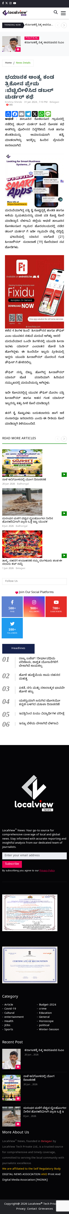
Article (8, 1005)
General (44, 1017)
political (44, 1026)
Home (8, 63)
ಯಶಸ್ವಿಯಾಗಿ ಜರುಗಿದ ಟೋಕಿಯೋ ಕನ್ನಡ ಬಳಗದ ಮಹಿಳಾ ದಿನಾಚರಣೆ (39, 703)
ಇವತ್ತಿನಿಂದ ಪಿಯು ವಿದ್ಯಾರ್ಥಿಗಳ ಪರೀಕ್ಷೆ (41, 714)
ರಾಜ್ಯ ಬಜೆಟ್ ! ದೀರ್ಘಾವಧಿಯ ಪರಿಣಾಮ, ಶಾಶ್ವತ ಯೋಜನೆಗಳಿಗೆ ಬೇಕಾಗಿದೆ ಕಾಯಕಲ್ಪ (38, 662)
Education (45, 1013)
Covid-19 (10, 1009)
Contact (32, 1209)
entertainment (14, 1017)
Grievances (45, 1209)
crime (43, 1009)
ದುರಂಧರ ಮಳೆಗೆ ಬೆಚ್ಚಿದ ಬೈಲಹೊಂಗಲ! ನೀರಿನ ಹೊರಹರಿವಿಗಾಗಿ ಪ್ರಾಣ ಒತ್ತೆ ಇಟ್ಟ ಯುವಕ (27, 520)
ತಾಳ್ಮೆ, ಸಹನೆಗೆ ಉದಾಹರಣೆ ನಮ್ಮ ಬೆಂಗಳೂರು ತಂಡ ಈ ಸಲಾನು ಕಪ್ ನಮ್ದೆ (32, 562)
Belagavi (54, 102)
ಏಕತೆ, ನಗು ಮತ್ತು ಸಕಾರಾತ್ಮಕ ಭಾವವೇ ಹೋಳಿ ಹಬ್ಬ (42, 690)
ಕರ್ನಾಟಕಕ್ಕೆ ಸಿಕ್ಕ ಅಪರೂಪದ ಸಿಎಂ (40, 25)
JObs (7, 1026)
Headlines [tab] (18, 649)
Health (8, 1021)
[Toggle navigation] (63, 13)
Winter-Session (49, 1030)
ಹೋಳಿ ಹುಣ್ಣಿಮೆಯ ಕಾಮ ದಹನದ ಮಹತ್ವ (39, 677)
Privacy (21, 1209)
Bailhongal (23, 484)
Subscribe (12, 864)
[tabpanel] (34, 690)
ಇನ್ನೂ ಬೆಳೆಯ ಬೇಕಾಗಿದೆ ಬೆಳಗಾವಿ (38, 724)
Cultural (9, 1013)
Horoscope (46, 1021)
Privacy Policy (47, 871)
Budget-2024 (47, 1005)
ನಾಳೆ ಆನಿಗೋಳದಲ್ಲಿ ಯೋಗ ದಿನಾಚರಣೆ (24, 480)
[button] (64, 25)
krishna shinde (13, 102)
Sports (8, 1030)
